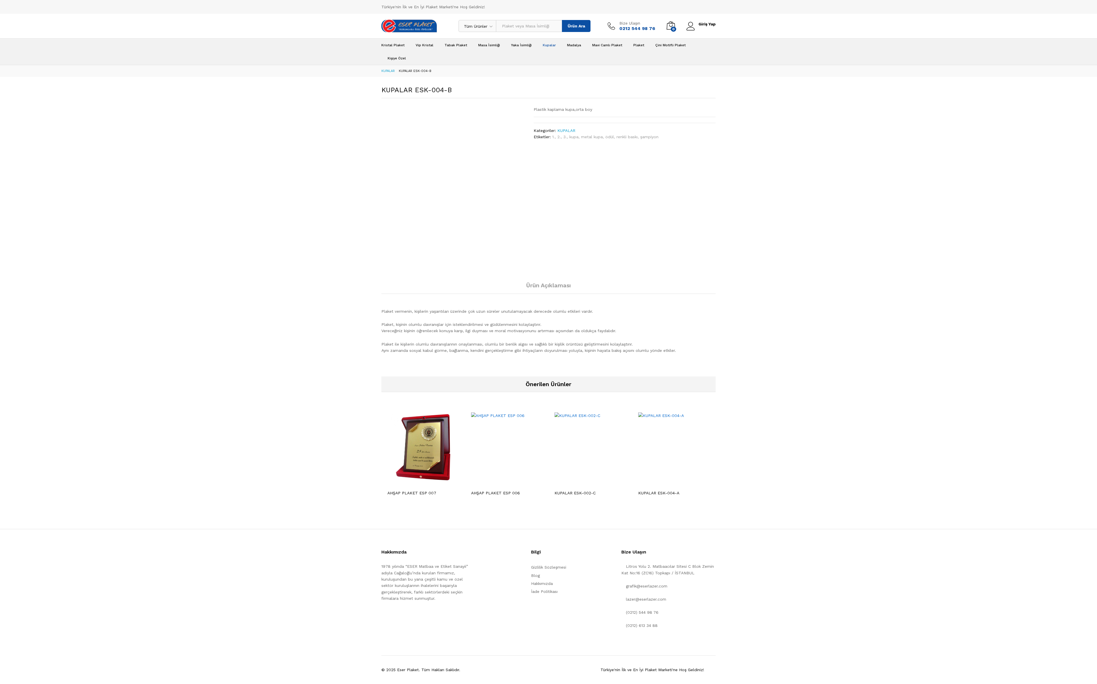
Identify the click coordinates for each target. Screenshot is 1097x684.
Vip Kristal (424, 45)
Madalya (574, 45)
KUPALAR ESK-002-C (575, 493)
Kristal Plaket (393, 45)
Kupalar (549, 45)
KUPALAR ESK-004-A (658, 493)
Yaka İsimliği (521, 45)
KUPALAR (566, 130)
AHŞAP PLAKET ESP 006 (495, 493)
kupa (573, 137)
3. (565, 137)
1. (553, 137)
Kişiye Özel (397, 58)
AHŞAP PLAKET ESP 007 (411, 493)
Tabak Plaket (456, 45)
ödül (609, 137)
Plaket (638, 45)
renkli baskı (627, 137)
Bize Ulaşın (629, 23)
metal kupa (592, 137)
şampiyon (649, 137)
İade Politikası (544, 591)
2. (559, 137)
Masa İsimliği (489, 45)
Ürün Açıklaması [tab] (548, 285)
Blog (535, 575)
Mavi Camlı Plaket (607, 45)
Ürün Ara (576, 26)
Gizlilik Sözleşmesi (548, 567)
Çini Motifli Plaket (670, 45)
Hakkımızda (542, 583)
